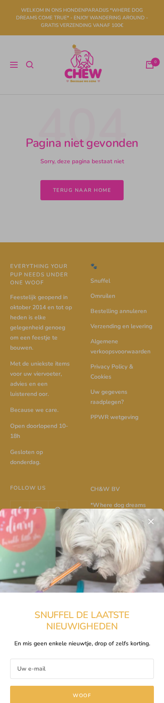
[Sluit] (151, 502)
